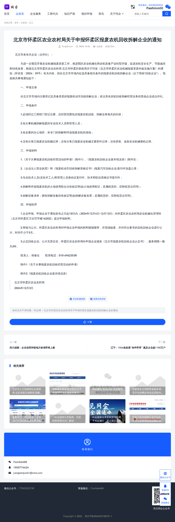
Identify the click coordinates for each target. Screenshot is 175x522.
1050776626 (21, 467)
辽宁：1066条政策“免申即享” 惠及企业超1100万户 (138, 347)
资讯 (101, 13)
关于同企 (117, 13)
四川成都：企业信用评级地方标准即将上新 (32, 347)
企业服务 (35, 13)
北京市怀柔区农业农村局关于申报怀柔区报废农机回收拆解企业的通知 (81, 310)
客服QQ (165, 487)
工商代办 (52, 13)
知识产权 (69, 13)
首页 (7, 13)
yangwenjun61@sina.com (28, 472)
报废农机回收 (99, 299)
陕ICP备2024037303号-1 (98, 516)
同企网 (37, 310)
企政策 (20, 13)
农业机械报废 (79, 299)
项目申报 (86, 13)
